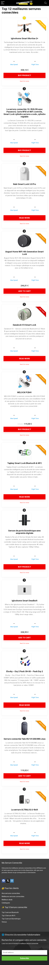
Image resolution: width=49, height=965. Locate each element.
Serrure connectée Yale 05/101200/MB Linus (24, 739)
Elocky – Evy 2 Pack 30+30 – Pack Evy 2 (24, 671)
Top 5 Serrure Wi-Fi (9, 915)
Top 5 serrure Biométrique (11, 919)
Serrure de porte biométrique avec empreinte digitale (24, 531)
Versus (4, 922)
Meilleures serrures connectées (13, 896)
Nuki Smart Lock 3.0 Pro (24, 184)
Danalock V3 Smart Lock (24, 325)
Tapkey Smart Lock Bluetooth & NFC (24, 463)
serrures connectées (25, 868)
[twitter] (8, 881)
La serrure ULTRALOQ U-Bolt (24, 809)
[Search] (45, 3)
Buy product (24, 75)
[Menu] (2, 3)
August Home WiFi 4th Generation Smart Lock (24, 252)
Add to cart (24, 291)
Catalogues (6, 903)
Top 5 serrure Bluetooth (10, 912)
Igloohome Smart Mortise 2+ (24, 38)
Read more (24, 218)
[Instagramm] (12, 881)
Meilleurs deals (7, 900)
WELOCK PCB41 (24, 392)
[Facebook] (3, 881)
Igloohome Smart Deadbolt (24, 600)
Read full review (24, 81)
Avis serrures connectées (11, 893)
